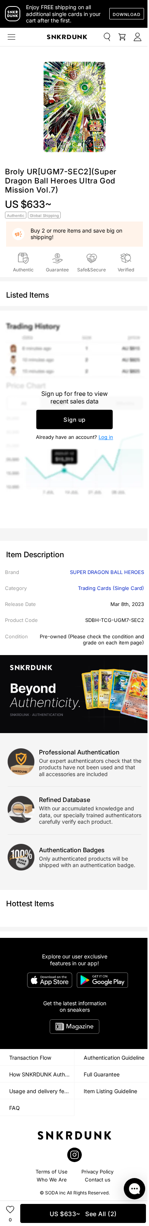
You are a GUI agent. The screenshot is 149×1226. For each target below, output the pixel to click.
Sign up (74, 419)
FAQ (14, 1108)
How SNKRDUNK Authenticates (41, 1074)
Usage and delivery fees (39, 1091)
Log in (106, 437)
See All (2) (83, 1214)
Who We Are (52, 1180)
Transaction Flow (30, 1057)
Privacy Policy (97, 1172)
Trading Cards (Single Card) (111, 588)
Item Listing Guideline (110, 1091)
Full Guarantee (102, 1074)
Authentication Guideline (114, 1057)
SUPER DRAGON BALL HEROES (107, 572)
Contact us (97, 1180)
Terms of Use (52, 1172)
